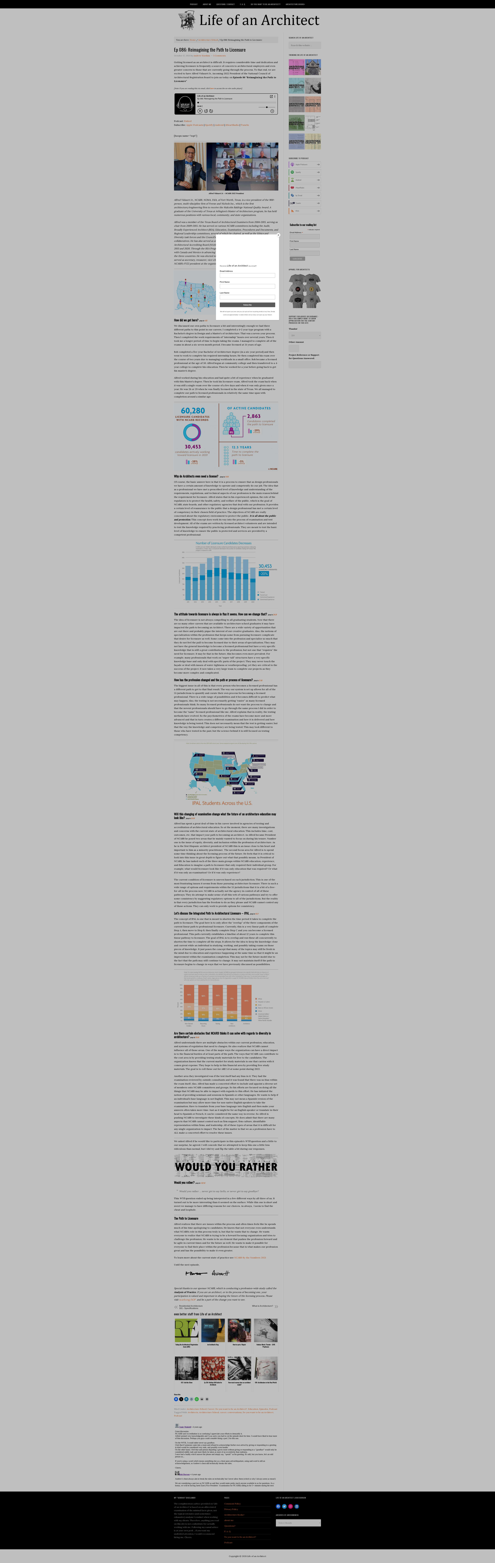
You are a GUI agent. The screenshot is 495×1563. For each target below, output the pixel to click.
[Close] (278, 235)
